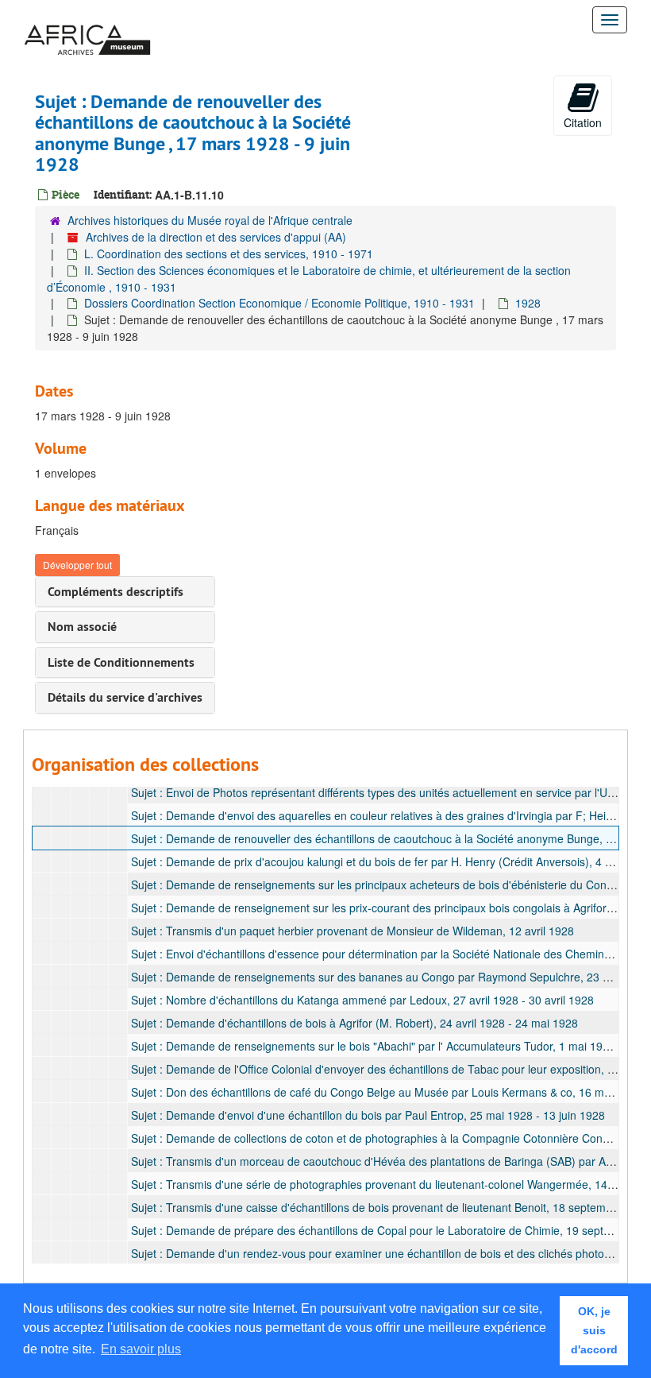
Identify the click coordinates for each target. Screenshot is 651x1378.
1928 (528, 303)
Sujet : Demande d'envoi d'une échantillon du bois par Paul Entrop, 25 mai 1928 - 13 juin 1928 (368, 1115)
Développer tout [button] (77, 564)
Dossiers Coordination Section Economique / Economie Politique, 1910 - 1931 (279, 303)
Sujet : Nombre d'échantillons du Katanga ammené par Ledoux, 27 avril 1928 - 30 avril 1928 (362, 1000)
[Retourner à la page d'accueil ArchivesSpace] (87, 20)
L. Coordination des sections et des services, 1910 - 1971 (228, 253)
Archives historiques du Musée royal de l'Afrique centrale (209, 220)
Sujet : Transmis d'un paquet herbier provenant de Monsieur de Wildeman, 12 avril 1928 (352, 931)
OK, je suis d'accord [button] (594, 1330)
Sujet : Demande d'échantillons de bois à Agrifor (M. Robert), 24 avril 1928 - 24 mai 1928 (354, 1023)
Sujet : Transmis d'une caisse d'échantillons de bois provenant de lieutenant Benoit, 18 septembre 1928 (391, 1207)
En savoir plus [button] (141, 1349)
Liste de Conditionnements (121, 662)
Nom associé (82, 626)
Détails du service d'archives (125, 697)
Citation (583, 122)
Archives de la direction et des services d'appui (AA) (216, 237)
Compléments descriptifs (115, 591)
